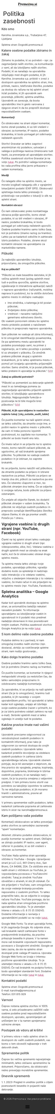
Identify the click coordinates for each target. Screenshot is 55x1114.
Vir (50, 370)
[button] (27, 1106)
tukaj (11, 162)
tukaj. (45, 917)
